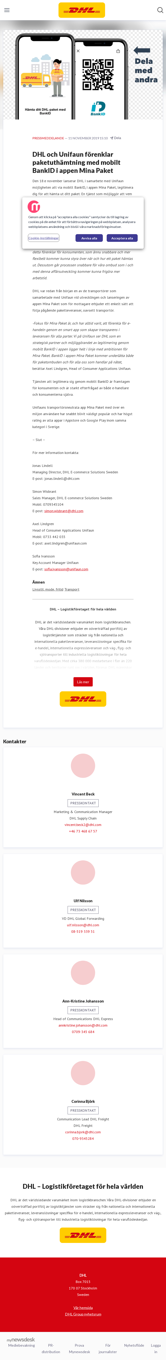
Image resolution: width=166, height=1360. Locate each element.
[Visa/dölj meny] (6, 10)
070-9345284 (83, 1138)
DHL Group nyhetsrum (83, 1314)
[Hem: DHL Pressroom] (82, 10)
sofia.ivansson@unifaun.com (66, 569)
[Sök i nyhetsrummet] (160, 10)
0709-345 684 (83, 1031)
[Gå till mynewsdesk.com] (21, 1339)
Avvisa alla (89, 238)
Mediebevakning (21, 1345)
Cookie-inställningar (43, 238)
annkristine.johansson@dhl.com (83, 1025)
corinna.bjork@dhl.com (83, 1132)
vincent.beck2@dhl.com (83, 824)
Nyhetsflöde (134, 1345)
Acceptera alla (122, 238)
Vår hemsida (83, 1307)
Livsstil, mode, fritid (47, 589)
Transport (71, 589)
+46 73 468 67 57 (83, 831)
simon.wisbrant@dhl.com (63, 511)
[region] (83, 223)
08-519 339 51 (83, 931)
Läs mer (83, 682)
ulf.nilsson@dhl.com (83, 925)
